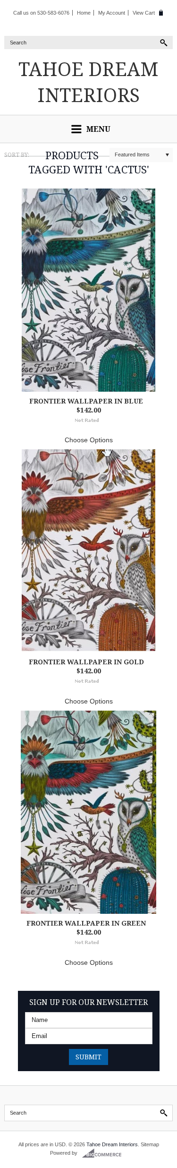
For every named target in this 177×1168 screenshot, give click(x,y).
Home (84, 13)
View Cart (144, 13)
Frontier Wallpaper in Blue (86, 400)
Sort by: (16, 155)
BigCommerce (104, 1153)
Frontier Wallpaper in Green (86, 923)
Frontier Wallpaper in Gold (86, 661)
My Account (111, 13)
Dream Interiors (88, 82)
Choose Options (89, 440)
